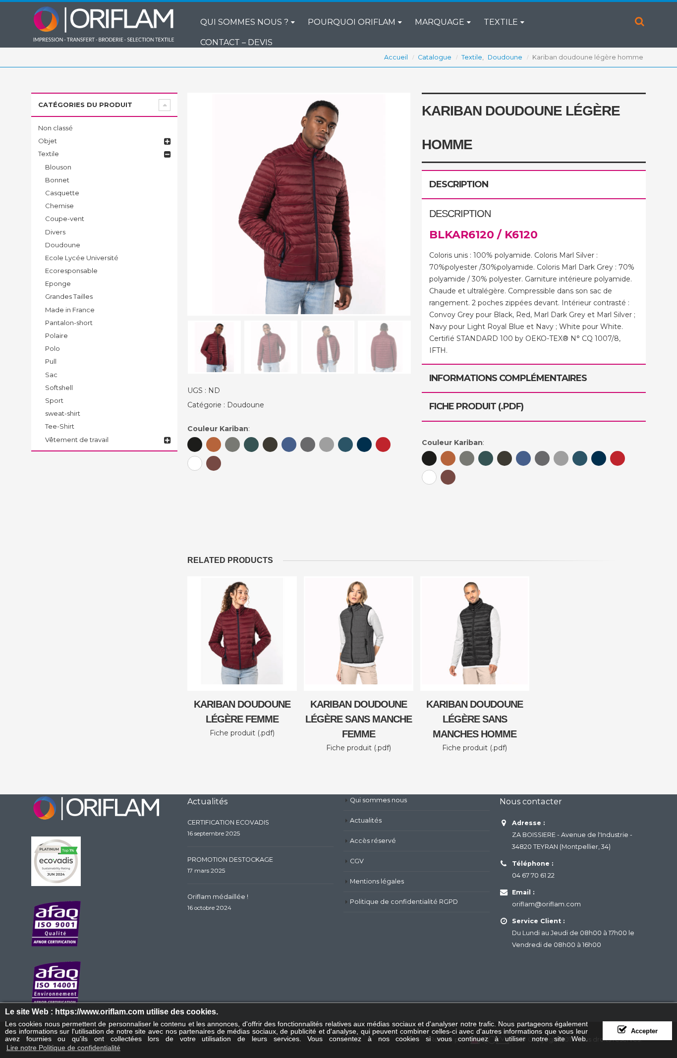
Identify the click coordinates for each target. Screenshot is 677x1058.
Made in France (70, 310)
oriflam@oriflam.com (546, 904)
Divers (55, 232)
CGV (357, 861)
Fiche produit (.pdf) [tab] (476, 406)
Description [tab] (458, 184)
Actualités (366, 820)
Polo (52, 348)
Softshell (59, 387)
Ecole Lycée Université (81, 258)
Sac (51, 375)
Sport (54, 400)
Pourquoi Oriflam (351, 22)
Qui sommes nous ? (244, 22)
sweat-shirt (62, 413)
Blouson (58, 167)
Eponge (58, 283)
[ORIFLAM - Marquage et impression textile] (102, 24)
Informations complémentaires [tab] (508, 378)
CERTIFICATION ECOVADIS (228, 822)
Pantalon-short (69, 323)
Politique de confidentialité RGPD (404, 901)
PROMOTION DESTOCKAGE (230, 859)
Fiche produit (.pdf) (242, 732)
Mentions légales (377, 881)
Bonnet (57, 180)
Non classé (55, 128)
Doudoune (245, 404)
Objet (47, 141)
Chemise (59, 206)
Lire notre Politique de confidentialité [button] (63, 1048)
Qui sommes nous (378, 800)
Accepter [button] (644, 1031)
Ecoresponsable (71, 271)
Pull (50, 361)
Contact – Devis (236, 42)
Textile (501, 22)
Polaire (56, 335)
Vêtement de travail (77, 440)
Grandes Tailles (69, 296)
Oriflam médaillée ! (217, 896)
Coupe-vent (64, 219)
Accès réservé (373, 840)
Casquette (62, 193)
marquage (439, 22)
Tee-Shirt (59, 426)
